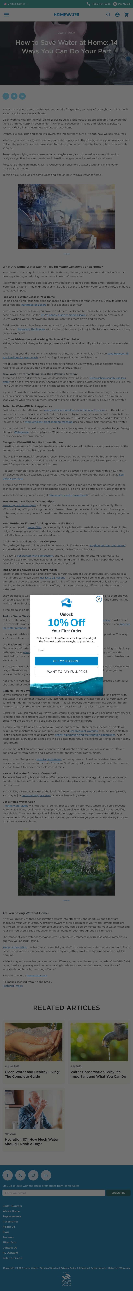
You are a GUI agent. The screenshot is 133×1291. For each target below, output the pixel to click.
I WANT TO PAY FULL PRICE (67, 672)
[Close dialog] (99, 599)
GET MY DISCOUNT (66, 661)
